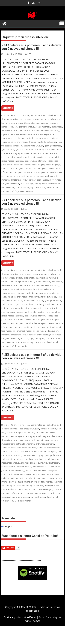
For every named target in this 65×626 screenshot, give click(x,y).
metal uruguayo (53, 164)
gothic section (21, 149)
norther (32, 180)
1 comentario (21, 346)
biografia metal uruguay (12, 123)
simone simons (22, 187)
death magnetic (43, 126)
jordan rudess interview (35, 161)
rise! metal (14, 183)
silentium (10, 187)
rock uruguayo (27, 183)
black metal (29, 123)
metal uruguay (38, 164)
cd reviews (51, 123)
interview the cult (40, 157)
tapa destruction (37, 187)
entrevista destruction (11, 138)
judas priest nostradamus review (16, 164)
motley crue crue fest (15, 176)
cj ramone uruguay (26, 126)
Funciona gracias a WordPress (19, 617)
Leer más (8, 108)
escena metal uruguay (33, 145)
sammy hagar (41, 183)
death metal (56, 126)
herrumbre (56, 149)
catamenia (40, 123)
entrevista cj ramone (45, 134)
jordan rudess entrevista (12, 161)
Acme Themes (32, 620)
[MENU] (61, 23)
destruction (6, 130)
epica (53, 142)
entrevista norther (25, 142)
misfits (27, 172)
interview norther (23, 157)
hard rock (33, 149)
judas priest (52, 161)
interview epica (8, 157)
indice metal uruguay (10, 153)
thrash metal (52, 187)
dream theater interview (38, 130)
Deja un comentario (24, 191)
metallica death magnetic (12, 168)
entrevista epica (8, 142)
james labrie (54, 157)
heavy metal (44, 149)
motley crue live (52, 176)
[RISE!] (32, 18)
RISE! (29, 54)
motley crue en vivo (34, 176)
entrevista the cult (42, 142)
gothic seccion (7, 149)
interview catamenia (30, 153)
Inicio (6, 115)
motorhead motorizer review (14, 180)
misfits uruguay (38, 172)
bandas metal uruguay (51, 119)
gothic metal (55, 145)
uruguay (5, 191)
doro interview (19, 130)
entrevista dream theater (48, 138)
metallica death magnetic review (39, 168)
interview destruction (49, 153)
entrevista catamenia (25, 134)
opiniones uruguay (45, 180)
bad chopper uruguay (29, 119)
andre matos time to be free (43, 115)
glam (46, 145)
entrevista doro (29, 138)
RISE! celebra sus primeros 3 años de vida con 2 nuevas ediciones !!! (31, 47)
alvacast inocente (21, 115)
